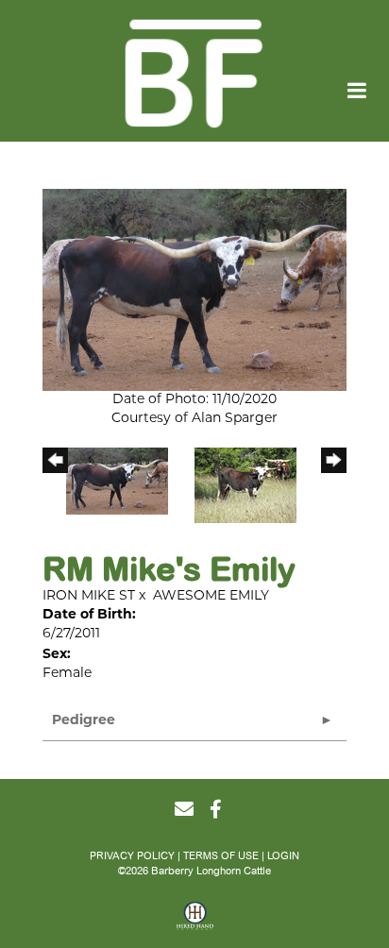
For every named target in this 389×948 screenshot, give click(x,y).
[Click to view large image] (194, 290)
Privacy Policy (132, 856)
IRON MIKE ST (88, 596)
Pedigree (83, 721)
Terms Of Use (221, 856)
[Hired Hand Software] (195, 922)
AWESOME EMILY (211, 596)
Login (283, 856)
